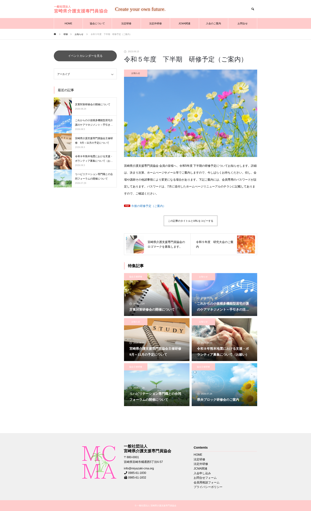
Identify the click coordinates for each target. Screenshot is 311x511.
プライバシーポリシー (208, 486)
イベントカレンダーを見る (85, 55)
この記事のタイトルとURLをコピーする (190, 220)
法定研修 (126, 23)
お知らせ (135, 73)
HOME (68, 23)
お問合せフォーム (205, 477)
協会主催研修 (135, 276)
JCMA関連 (184, 23)
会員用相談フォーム (207, 482)
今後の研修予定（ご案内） (148, 205)
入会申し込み (202, 473)
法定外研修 (155, 23)
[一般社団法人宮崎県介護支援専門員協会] (81, 9)
